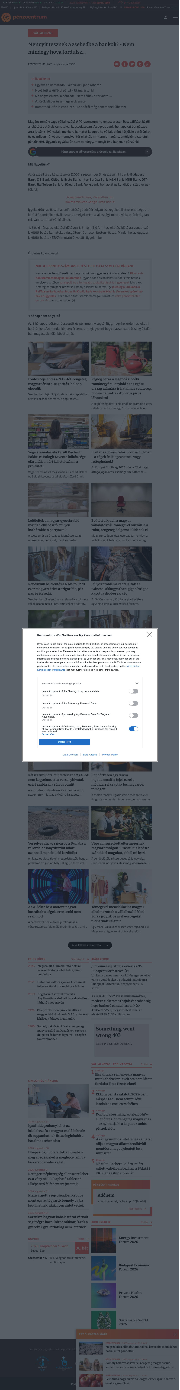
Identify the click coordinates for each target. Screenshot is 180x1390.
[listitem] (90, 683)
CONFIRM (64, 742)
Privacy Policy (110, 754)
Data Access (90, 754)
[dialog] (90, 695)
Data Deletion (70, 754)
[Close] (150, 635)
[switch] (133, 691)
